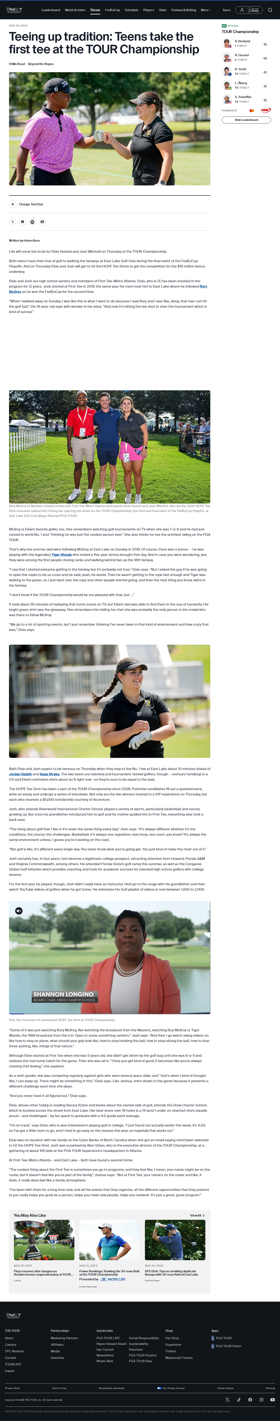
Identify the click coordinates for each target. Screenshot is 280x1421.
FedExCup (112, 10)
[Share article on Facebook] (22, 221)
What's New (105, 1361)
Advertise (57, 1358)
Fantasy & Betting (183, 10)
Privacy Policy (12, 1388)
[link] (41, 64)
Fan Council (105, 1350)
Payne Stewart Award (111, 1344)
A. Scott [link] (240, 69)
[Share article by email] (42, 221)
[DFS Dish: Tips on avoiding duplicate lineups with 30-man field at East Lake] (175, 1240)
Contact (10, 1358)
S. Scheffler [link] (243, 97)
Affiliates (57, 1345)
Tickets (170, 1351)
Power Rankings (88, 1286)
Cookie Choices (225, 1388)
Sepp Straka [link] (49, 774)
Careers (10, 1345)
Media (55, 1351)
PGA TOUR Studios (143, 1355)
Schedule (131, 10)
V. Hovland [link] (242, 41)
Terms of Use (59, 1388)
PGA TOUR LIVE (108, 1338)
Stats (162, 10)
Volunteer (136, 1350)
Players (148, 10)
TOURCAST (13, 1364)
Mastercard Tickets (179, 1358)
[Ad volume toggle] (19, 911)
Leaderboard (51, 10)
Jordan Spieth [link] (20, 774)
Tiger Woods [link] (62, 554)
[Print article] (32, 221)
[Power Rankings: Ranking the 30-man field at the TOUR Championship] (109, 1240)
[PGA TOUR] (14, 10)
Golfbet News (152, 1280)
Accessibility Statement (112, 1388)
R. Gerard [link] (242, 55)
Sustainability (138, 1344)
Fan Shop (172, 1338)
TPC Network (14, 1351)
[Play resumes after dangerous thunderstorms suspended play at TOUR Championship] (44, 1240)
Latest (17, 1280)
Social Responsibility (144, 1338)
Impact (10, 1371)
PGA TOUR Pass (140, 1361)
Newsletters (105, 1355)
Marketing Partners (64, 1338)
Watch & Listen (75, 10)
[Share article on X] (12, 221)
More (207, 10)
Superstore (173, 1345)
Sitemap (270, 1388)
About (9, 1338)
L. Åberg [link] (241, 83)
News (95, 10)
